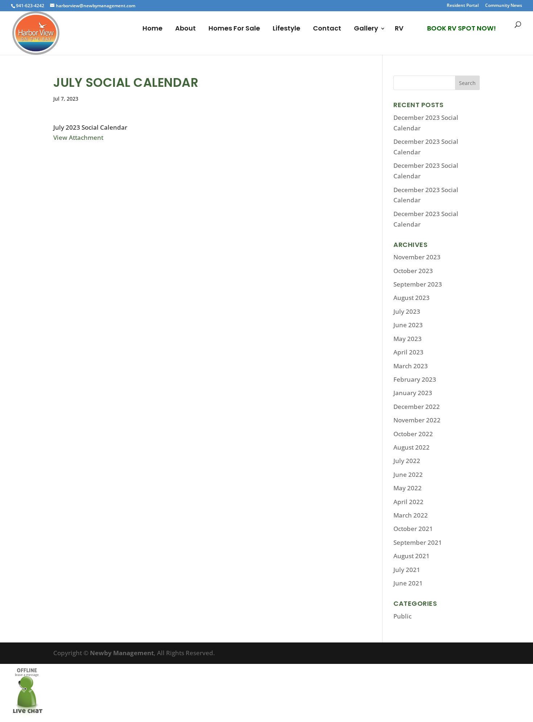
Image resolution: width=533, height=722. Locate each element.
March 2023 (410, 366)
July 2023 (406, 311)
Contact (327, 29)
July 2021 (406, 569)
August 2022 (411, 447)
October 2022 (413, 434)
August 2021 (411, 556)
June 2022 (408, 474)
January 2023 (412, 393)
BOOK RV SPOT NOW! (461, 28)
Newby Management (122, 653)
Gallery (366, 29)
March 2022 (410, 515)
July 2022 (406, 461)
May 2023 (407, 338)
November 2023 (417, 257)
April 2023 (408, 352)
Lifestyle (286, 29)
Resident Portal (463, 5)
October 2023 (413, 271)
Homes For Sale (234, 29)
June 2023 (408, 325)
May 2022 (407, 488)
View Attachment (78, 137)
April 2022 (408, 502)
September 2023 (417, 284)
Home (152, 29)
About (185, 29)
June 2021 (408, 583)
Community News (503, 5)
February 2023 (414, 379)
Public (402, 616)
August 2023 (411, 297)
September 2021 (417, 542)
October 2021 (413, 528)
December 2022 (416, 406)
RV (399, 29)
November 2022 (417, 420)
